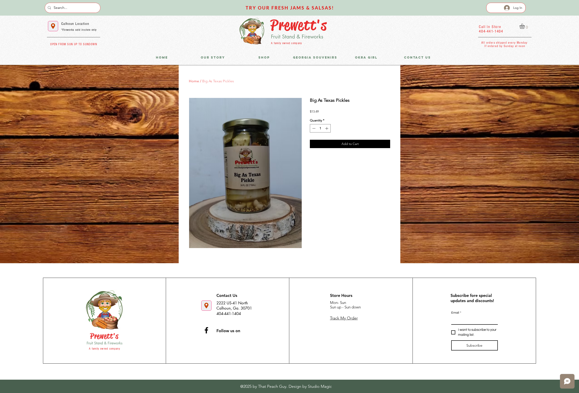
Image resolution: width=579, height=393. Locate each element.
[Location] (53, 26)
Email (456, 312)
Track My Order (344, 318)
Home (194, 81)
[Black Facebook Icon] (206, 330)
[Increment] (327, 128)
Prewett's (298, 25)
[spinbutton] (320, 128)
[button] (525, 26)
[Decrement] (313, 128)
